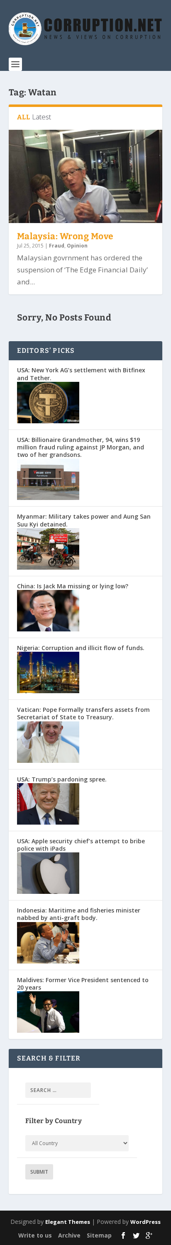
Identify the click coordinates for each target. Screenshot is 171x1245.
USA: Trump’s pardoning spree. (62, 779)
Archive (69, 1235)
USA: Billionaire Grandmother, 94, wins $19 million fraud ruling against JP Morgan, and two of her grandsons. (80, 447)
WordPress (145, 1222)
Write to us (35, 1235)
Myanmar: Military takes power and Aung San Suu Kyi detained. (84, 520)
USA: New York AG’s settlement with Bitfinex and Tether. (81, 373)
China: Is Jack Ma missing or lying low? (72, 586)
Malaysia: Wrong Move (65, 236)
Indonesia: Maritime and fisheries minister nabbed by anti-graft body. (78, 914)
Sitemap (99, 1235)
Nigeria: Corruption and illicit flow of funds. (80, 648)
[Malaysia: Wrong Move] (86, 176)
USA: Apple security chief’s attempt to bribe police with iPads (81, 844)
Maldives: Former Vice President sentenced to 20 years (83, 983)
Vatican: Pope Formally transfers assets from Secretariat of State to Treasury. (83, 713)
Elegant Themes (67, 1222)
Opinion (77, 245)
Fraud (56, 245)
